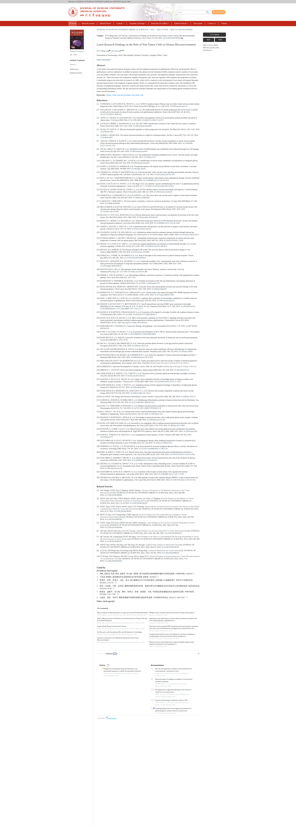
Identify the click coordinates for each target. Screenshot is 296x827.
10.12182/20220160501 (113, 561)
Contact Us (212, 23)
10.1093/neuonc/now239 (156, 420)
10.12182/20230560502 (113, 519)
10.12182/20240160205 (138, 503)
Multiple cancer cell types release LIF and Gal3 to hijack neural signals (171, 613)
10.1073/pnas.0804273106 (164, 295)
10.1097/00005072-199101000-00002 (142, 334)
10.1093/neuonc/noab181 (163, 192)
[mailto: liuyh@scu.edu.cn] (123, 50)
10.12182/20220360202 (170, 553)
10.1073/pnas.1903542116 (189, 235)
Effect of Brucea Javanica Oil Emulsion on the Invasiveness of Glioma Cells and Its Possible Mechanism (122, 619)
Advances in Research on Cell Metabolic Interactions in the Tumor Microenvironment (118, 639)
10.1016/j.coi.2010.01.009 (137, 272)
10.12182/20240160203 (122, 511)
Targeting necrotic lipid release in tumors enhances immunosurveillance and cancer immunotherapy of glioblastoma (173, 619)
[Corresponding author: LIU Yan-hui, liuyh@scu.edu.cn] (121, 50)
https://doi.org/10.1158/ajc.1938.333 (183, 366)
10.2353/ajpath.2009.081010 (110, 266)
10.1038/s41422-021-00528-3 (156, 246)
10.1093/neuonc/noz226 (165, 301)
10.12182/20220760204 (183, 30)
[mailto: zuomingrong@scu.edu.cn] (109, 50)
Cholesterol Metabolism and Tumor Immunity (164, 551)
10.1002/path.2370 (153, 283)
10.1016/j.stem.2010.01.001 (164, 174)
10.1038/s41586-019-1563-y (140, 393)
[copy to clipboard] (181, 38)
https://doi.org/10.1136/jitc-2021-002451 (132, 323)
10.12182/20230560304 (113, 527)
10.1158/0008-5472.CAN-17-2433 (171, 474)
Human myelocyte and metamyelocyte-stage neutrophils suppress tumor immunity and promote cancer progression (171, 643)
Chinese (224, 23)
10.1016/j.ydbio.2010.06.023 (147, 217)
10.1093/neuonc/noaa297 (140, 163)
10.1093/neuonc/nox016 (138, 151)
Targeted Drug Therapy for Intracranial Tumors (163, 545)
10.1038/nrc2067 (106, 137)
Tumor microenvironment (121, 95)
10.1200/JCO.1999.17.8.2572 (152, 120)
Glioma (108, 95)
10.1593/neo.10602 (185, 351)
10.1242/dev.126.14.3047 (109, 212)
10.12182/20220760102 (170, 547)
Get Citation (214, 35)
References (74, 69)
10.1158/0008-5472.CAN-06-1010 (156, 180)
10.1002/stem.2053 (190, 431)
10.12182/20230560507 (173, 533)
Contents (119, 23)
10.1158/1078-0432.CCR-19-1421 (183, 480)
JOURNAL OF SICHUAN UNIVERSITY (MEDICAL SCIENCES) (122, 30)
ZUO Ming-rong (103, 51)
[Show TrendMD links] (199, 653)
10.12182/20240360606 (113, 495)
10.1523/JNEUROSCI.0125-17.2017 (167, 382)
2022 (152, 30)
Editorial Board (105, 23)
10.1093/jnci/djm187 (159, 289)
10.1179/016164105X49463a (135, 258)
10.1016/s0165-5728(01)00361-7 (145, 314)
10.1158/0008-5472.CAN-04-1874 (144, 460)
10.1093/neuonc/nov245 (113, 468)
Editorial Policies (180, 23)
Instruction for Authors (159, 23)
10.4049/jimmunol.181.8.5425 (142, 357)
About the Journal (87, 23)
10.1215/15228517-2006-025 (111, 114)
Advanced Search (218, 12)
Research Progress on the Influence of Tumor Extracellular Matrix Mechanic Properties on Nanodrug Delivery (147, 499)
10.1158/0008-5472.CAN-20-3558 (167, 223)
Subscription (197, 23)
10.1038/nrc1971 (149, 157)
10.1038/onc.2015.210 (140, 346)
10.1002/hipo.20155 (181, 370)
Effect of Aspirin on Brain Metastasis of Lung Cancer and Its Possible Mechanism (122, 613)
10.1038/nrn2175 (106, 437)
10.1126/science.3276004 (140, 252)
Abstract (73, 64)
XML (220, 40)
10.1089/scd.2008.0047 (141, 198)
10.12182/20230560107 (113, 541)
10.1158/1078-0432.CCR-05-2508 (182, 454)
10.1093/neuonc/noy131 (179, 106)
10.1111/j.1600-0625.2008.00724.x (142, 402)
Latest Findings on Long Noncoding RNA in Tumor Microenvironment (162, 531)
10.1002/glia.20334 (138, 169)
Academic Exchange (136, 23)
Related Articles (76, 73)
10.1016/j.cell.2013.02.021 (141, 229)
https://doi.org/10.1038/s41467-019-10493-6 (173, 363)
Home (73, 23)
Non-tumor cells (137, 95)
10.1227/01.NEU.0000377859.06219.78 (146, 408)
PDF (208, 40)
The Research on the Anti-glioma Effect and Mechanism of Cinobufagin (119, 632)
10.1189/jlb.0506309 (112, 203)
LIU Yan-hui (115, 51)
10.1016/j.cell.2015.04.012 (135, 376)
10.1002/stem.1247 (156, 414)
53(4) (159, 30)
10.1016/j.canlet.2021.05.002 (163, 186)
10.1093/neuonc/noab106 (142, 126)
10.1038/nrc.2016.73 (188, 397)
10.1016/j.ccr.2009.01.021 (162, 443)
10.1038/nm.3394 (106, 132)
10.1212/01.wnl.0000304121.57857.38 (153, 449)
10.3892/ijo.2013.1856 (176, 425)
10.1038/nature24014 (138, 387)
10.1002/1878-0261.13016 (173, 240)
